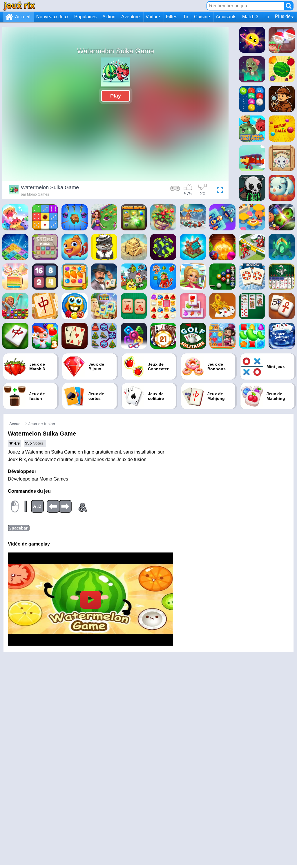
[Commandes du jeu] (175, 191)
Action (108, 16)
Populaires (85, 16)
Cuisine (202, 16)
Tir (185, 16)
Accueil (22, 16)
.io (266, 16)
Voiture (153, 16)
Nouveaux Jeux (52, 16)
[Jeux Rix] (19, 5)
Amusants (226, 16)
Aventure (130, 16)
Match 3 (250, 16)
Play (115, 96)
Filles (171, 16)
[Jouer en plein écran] (218, 191)
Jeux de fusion (41, 423)
